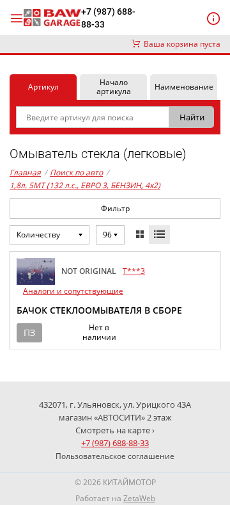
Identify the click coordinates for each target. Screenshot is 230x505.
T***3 (134, 271)
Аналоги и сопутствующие (73, 290)
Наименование (184, 86)
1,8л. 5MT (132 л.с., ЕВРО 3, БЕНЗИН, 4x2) (85, 185)
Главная (25, 172)
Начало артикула (113, 87)
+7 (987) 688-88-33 (108, 17)
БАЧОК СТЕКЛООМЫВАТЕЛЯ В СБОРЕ (99, 310)
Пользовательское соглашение (115, 456)
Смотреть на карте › (115, 430)
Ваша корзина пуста (180, 43)
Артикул (43, 86)
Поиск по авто (76, 172)
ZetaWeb (139, 498)
